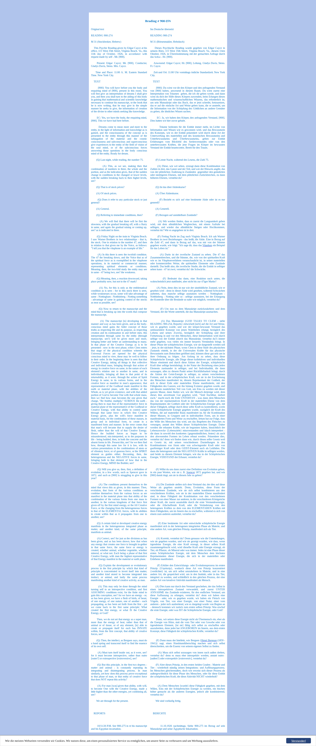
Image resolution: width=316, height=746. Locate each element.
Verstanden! (298, 741)
